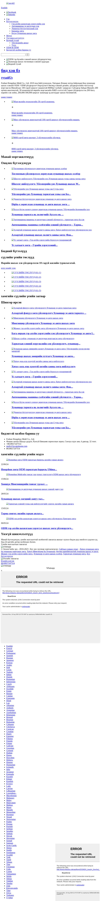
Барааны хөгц (18, 31)
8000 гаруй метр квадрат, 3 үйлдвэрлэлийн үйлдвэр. (35, 149)
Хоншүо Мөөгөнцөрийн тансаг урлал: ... (24, 484)
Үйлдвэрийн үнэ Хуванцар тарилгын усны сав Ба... (41, 194)
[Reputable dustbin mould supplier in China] (38, 361)
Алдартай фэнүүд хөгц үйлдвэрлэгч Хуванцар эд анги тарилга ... (49, 313)
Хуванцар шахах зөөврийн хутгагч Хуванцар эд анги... (43, 356)
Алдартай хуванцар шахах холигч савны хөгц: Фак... (42, 234)
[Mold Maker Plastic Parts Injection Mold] (37, 318)
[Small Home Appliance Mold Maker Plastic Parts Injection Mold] (48, 328)
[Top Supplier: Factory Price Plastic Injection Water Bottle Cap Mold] (48, 179)
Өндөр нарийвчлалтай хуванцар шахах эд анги (77, 551)
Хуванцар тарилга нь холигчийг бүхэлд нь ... (38, 214)
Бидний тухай (12, 40)
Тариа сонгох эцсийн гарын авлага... (22, 513)
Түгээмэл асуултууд (15, 38)
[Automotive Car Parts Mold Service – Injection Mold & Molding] (48, 219)
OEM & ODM (12, 47)
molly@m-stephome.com (16, 446)
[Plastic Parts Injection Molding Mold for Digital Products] (42, 199)
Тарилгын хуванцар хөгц (74, 554)
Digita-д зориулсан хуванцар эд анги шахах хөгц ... (41, 204)
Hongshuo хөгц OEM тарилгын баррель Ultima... (29, 469)
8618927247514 (8, 563)
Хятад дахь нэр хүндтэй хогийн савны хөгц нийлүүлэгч (43, 366)
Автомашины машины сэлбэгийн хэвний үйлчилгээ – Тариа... (47, 224)
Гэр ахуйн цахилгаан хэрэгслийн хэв (28, 24)
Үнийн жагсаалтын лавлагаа (14, 544)
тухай (7, 77)
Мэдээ (9, 36)
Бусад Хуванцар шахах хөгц (24, 33)
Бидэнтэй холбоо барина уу (18, 50)
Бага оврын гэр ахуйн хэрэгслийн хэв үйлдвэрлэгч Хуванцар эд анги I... (53, 333)
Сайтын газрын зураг (68, 549)
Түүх (14, 45)
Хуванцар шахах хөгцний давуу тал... (22, 498)
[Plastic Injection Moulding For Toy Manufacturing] (39, 168)
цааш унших (6, 97)
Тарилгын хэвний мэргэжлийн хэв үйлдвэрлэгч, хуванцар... (46, 343)
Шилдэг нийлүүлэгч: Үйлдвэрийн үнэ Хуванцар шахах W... (46, 183)
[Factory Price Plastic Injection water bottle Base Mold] (38, 189)
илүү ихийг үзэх (8, 268)
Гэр (7, 19)
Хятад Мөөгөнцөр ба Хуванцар (41, 551)
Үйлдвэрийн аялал (20, 43)
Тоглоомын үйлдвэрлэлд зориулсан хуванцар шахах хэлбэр (46, 173)
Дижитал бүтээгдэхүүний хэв (25, 28)
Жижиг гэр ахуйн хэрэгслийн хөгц (16, 554)
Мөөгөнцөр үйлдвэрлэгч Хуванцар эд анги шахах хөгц (43, 323)
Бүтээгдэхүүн (12, 21)
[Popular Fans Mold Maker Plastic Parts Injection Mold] (44, 308)
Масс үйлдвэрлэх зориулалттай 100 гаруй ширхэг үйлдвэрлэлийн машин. (45, 131)
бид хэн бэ (10, 70)
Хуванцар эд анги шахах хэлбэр (48, 554)
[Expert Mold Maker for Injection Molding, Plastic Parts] (43, 338)
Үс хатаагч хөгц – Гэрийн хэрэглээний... (35, 245)
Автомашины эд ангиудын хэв (25, 26)
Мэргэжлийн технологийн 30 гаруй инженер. (32, 113)
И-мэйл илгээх (7, 561)
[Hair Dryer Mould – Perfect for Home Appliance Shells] (41, 240)
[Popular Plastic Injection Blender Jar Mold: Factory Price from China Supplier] (52, 230)
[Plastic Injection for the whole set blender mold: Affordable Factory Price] (51, 209)
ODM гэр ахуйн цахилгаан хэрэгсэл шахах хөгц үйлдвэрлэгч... (37, 528)
